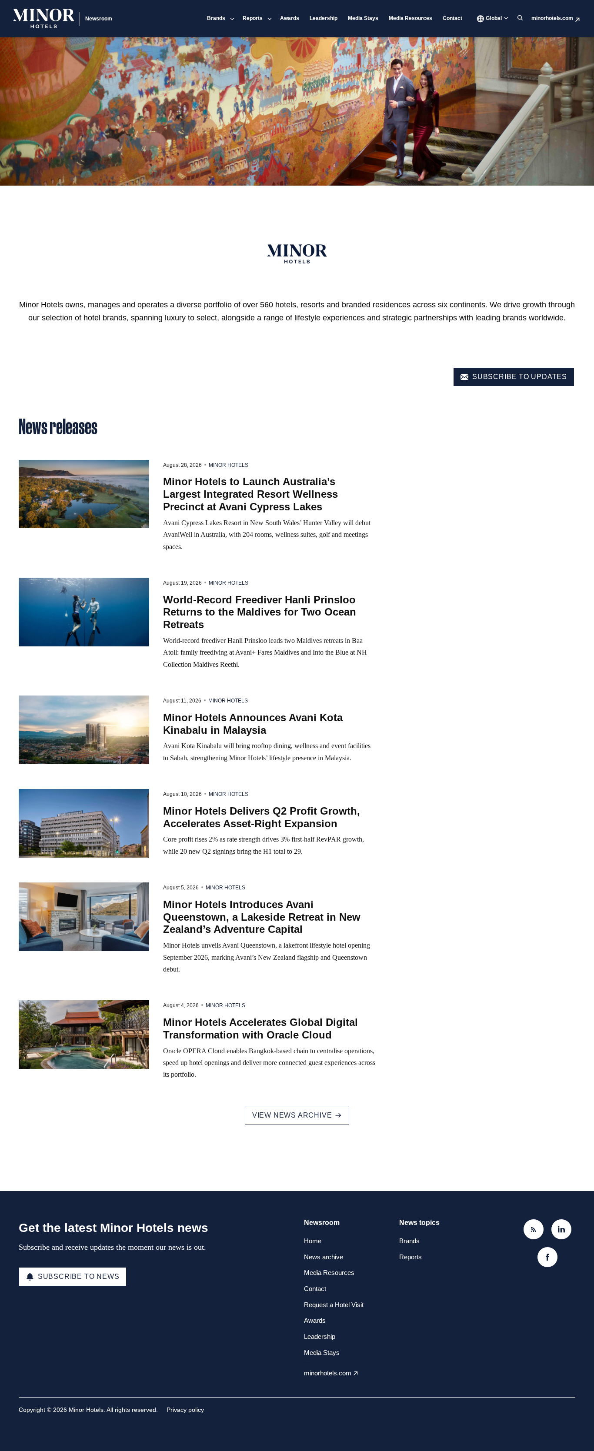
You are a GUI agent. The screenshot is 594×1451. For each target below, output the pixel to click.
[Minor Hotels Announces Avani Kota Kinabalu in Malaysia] (84, 730)
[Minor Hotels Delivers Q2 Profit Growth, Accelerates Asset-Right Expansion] (84, 823)
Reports (253, 18)
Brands (216, 18)
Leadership (323, 18)
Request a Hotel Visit (334, 1304)
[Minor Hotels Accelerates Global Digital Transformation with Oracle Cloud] (84, 1034)
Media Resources (410, 18)
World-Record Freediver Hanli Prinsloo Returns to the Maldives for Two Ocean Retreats (259, 612)
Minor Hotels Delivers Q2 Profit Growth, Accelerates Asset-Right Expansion (261, 817)
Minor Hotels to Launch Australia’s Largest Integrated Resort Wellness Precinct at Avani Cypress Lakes (250, 494)
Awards (289, 18)
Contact (452, 18)
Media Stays (363, 18)
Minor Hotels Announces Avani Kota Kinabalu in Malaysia (253, 724)
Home (312, 1241)
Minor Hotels (228, 465)
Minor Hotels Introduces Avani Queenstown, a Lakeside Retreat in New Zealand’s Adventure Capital (261, 917)
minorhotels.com (552, 18)
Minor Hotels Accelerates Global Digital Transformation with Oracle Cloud (260, 1028)
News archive (323, 1257)
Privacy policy (185, 1409)
